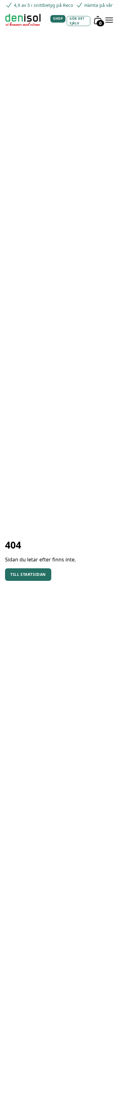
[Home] (25, 20)
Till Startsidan (28, 574)
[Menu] (109, 20)
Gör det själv (77, 20)
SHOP (58, 18)
